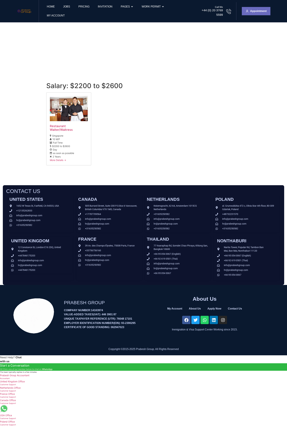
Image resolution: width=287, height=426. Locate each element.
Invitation (105, 6)
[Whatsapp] (204, 320)
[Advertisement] (143, 47)
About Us (195, 308)
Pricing (84, 6)
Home (51, 6)
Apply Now (214, 308)
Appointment (258, 11)
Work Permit (151, 6)
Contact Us (235, 308)
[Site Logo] (24, 14)
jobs (66, 6)
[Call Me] (228, 11)
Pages (125, 6)
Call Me (219, 7)
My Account (56, 15)
